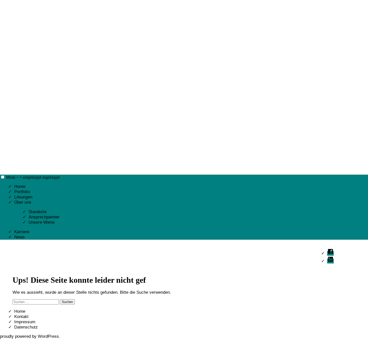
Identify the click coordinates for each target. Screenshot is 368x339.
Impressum (24, 321)
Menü (33, 177)
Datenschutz (26, 327)
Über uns (22, 202)
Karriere (21, 231)
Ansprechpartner (44, 217)
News (19, 237)
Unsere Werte (42, 222)
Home (19, 186)
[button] (2, 177)
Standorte (38, 211)
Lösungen (23, 197)
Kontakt (21, 316)
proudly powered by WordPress (29, 336)
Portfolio (22, 191)
